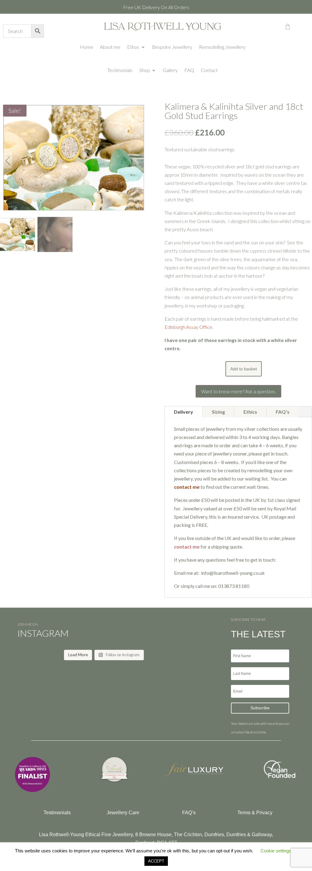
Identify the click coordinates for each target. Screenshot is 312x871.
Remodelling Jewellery (222, 47)
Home (86, 47)
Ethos (133, 47)
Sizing (218, 412)
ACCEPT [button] (156, 861)
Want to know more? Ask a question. (238, 391)
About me (110, 47)
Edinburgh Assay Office (188, 327)
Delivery (183, 412)
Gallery (170, 70)
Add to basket (243, 368)
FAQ (189, 70)
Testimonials (120, 70)
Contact (209, 70)
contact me (187, 546)
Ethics (250, 412)
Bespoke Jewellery (172, 47)
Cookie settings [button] (276, 850)
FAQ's (282, 412)
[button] (139, 160)
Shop (144, 70)
